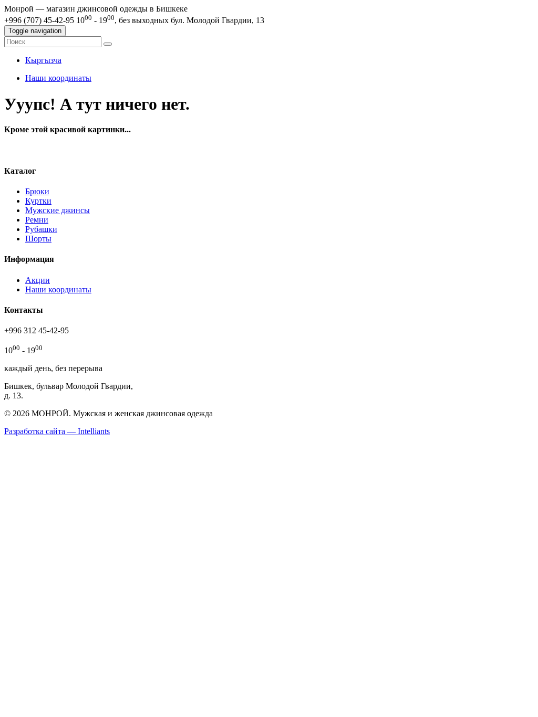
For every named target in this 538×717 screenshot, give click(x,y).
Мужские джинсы (57, 210)
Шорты (38, 238)
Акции (37, 280)
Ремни (36, 219)
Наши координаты (58, 77)
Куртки (38, 200)
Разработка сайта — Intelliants (57, 431)
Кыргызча (43, 60)
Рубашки (41, 229)
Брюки (37, 191)
